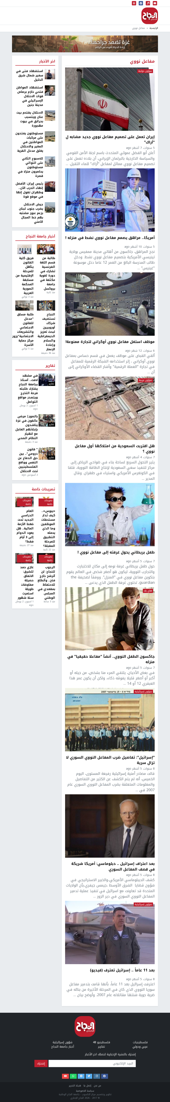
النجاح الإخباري (149, 15)
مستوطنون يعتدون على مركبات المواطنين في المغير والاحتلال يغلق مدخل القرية (29, 142)
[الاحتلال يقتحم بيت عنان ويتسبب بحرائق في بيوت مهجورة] (50, 115)
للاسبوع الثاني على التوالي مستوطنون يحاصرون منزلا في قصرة (30, 167)
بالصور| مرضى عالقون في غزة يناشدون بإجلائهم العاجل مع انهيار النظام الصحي (26, 427)
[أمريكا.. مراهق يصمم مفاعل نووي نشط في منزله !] (110, 200)
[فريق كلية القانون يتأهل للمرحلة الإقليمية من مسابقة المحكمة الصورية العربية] (24, 249)
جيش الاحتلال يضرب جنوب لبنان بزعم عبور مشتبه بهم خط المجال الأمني (31, 213)
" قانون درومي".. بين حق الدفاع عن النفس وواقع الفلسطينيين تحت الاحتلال (28, 460)
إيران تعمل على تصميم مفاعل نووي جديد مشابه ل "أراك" (110, 139)
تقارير (50, 366)
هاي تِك (148, 591)
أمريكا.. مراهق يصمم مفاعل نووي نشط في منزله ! (110, 238)
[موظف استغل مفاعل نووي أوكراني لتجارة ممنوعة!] (110, 304)
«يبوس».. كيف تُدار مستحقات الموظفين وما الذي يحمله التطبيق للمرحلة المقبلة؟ (48, 528)
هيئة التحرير (75, 1086)
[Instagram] (96, 1076)
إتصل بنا (87, 1086)
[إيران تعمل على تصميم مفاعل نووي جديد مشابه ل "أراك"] (110, 99)
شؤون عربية (145, 380)
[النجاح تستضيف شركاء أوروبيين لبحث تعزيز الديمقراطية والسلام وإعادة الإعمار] (46, 305)
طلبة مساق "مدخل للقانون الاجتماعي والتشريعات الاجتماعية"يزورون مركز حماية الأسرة (24, 329)
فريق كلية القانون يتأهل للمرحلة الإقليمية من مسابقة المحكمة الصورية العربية (25, 275)
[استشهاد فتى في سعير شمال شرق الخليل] (50, 74)
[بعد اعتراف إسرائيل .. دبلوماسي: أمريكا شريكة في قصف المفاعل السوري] (110, 826)
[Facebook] (104, 1076)
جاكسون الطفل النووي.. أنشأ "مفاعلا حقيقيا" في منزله (111, 659)
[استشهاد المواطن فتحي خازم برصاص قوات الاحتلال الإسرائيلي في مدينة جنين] (50, 90)
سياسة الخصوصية (85, 1091)
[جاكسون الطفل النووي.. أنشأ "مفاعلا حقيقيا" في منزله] (110, 618)
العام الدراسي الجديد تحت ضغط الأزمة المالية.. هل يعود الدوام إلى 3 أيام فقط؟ (25, 526)
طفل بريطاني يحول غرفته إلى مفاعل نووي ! (116, 553)
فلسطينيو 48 (101, 1042)
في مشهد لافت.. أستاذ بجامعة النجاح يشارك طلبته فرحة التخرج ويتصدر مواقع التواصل (28, 388)
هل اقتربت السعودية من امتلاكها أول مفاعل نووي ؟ (115, 448)
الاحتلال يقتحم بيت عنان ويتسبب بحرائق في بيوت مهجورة (29, 119)
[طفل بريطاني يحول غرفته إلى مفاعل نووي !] (110, 514)
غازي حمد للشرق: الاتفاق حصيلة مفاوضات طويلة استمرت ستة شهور (26, 582)
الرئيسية (153, 28)
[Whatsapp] (73, 1076)
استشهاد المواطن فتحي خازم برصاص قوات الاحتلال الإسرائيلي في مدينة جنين (29, 96)
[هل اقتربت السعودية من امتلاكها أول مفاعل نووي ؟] (110, 408)
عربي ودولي (140, 1046)
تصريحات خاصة (43, 489)
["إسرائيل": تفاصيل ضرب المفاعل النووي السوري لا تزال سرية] (110, 719)
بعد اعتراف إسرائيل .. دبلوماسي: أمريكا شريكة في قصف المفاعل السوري (113, 866)
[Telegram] (81, 1076)
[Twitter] (89, 1076)
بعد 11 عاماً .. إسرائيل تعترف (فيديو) (122, 970)
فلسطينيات (140, 1042)
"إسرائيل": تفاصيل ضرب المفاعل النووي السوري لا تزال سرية (110, 760)
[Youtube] (65, 1076)
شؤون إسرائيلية (143, 692)
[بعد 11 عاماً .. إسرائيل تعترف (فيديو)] (110, 932)
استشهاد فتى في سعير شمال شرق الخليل (29, 75)
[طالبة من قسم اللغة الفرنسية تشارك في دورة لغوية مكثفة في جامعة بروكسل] (46, 249)
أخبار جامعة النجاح (40, 236)
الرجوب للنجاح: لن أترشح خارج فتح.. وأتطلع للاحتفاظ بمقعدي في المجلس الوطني (46, 582)
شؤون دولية (145, 71)
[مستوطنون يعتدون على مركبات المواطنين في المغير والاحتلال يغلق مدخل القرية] (50, 136)
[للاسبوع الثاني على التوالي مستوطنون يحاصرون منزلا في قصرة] (50, 161)
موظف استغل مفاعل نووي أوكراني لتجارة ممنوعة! (110, 342)
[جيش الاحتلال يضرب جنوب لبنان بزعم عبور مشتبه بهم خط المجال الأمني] (50, 207)
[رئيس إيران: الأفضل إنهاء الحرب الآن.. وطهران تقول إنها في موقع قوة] (50, 186)
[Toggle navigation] (134, 3)
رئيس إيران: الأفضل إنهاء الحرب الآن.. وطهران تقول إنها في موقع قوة (29, 190)
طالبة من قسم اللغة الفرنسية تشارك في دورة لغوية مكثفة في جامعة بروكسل (47, 273)
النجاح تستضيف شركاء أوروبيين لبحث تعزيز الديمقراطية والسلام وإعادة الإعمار (46, 331)
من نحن (97, 1086)
